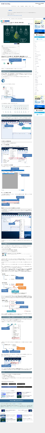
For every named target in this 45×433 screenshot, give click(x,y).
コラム (35, 48)
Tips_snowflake (36, 90)
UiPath (36, 92)
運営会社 (40, 4)
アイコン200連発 (37, 66)
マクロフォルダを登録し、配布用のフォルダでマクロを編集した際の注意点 (11, 53)
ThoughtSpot (36, 82)
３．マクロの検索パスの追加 (7, 51)
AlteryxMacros (36, 56)
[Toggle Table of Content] (18, 46)
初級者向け (36, 79)
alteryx (2, 390)
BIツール (36, 69)
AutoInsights (36, 61)
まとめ (4, 54)
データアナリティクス (8, 390)
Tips (3, 390)
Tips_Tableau (36, 77)
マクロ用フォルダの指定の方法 (7, 49)
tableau (36, 74)
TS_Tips (36, 87)
